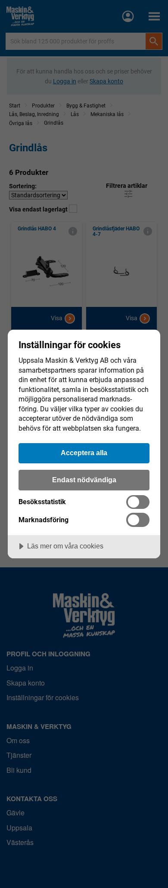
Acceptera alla (84, 452)
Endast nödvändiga (84, 480)
